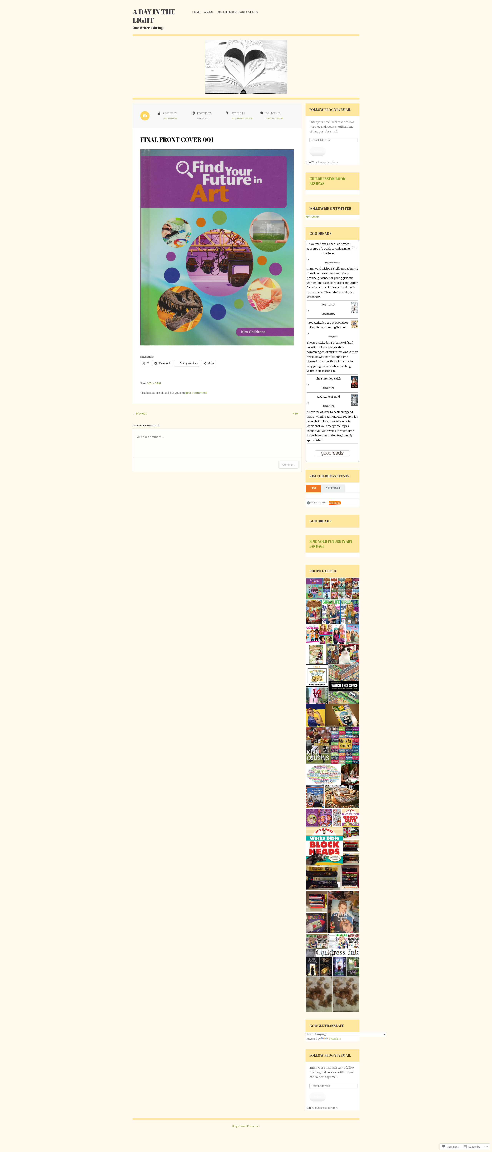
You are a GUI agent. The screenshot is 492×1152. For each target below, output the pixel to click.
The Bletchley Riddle (328, 378)
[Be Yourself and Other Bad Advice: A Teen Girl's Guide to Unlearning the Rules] (354, 249)
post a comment (196, 393)
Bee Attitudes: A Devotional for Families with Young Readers (328, 325)
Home (196, 12)
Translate (335, 1038)
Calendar (333, 488)
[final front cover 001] (217, 344)
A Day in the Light (154, 16)
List (313, 488)
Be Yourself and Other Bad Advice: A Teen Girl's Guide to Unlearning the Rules (328, 248)
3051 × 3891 (154, 383)
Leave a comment (274, 118)
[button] (314, 589)
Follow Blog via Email (330, 109)
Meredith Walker (332, 263)
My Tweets (312, 217)
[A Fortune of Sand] (354, 402)
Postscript (328, 304)
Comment (288, 464)
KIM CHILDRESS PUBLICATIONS (237, 12)
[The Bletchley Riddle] (354, 383)
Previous (140, 413)
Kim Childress (170, 118)
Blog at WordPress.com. (246, 1126)
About (209, 12)
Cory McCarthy (328, 314)
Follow (317, 151)
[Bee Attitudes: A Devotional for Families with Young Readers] (354, 326)
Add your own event (317, 502)
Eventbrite (335, 503)
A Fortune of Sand (328, 396)
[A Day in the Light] (246, 70)
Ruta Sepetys (328, 388)
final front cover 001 (242, 118)
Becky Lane (332, 337)
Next (297, 413)
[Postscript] (354, 309)
